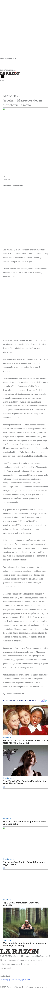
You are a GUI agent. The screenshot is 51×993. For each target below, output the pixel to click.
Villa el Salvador (12, 92)
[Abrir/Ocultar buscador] (2, 76)
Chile (2, 92)
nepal (30, 92)
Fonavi (23, 92)
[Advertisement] (25, 26)
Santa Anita (38, 92)
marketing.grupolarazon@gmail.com (15, 979)
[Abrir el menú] (1, 55)
